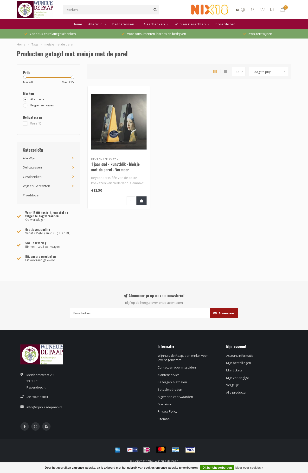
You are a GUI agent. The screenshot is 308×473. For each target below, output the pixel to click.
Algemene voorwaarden (175, 397)
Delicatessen (123, 24)
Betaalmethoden (170, 389)
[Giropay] (132, 449)
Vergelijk (232, 385)
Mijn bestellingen (238, 363)
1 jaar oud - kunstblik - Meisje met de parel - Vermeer (115, 167)
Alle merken (38, 99)
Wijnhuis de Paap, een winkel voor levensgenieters (183, 357)
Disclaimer (165, 404)
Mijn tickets (234, 370)
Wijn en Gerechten (190, 24)
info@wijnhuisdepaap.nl (44, 407)
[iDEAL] (147, 449)
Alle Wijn (95, 24)
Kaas (35, 123)
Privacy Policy (167, 411)
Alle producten (236, 392)
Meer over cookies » (249, 467)
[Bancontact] (176, 449)
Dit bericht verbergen (217, 467)
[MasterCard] (161, 449)
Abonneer (226, 313)
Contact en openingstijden (177, 367)
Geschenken (154, 24)
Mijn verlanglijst (237, 378)
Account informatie (240, 355)
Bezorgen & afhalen (172, 382)
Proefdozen (226, 24)
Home (77, 24)
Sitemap (164, 419)
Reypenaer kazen (42, 105)
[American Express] (118, 449)
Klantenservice (169, 375)
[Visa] (190, 449)
